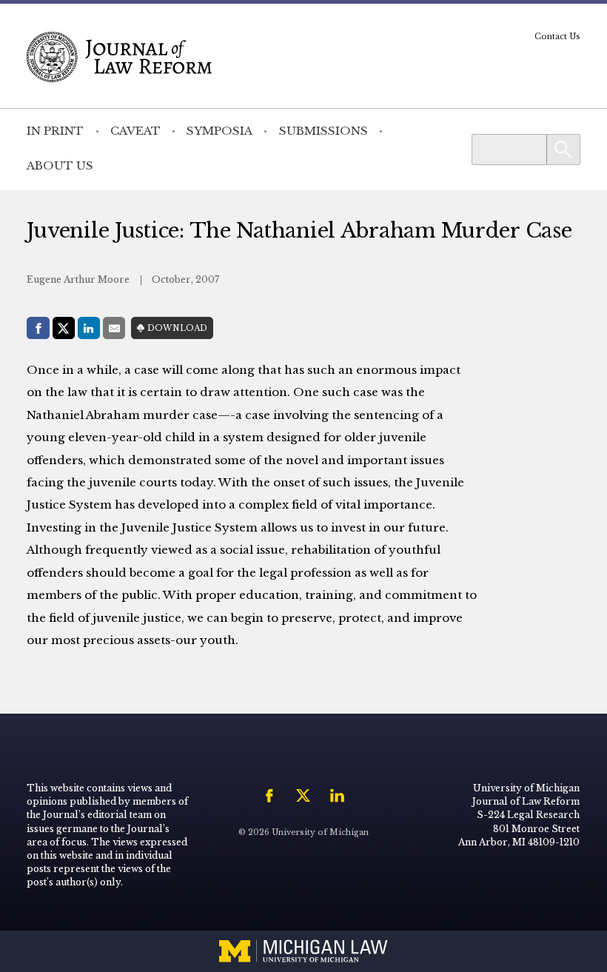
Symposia (219, 131)
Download (177, 328)
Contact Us (557, 36)
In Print (55, 131)
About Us (60, 165)
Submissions (323, 131)
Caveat (135, 131)
